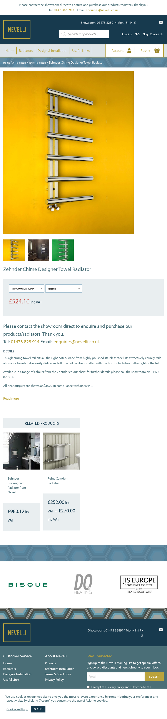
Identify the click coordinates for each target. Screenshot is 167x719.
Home (9, 50)
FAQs (137, 34)
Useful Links (81, 50)
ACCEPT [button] (38, 709)
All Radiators (19, 62)
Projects (50, 663)
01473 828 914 (64, 10)
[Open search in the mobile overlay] (84, 34)
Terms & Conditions (58, 674)
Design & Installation (52, 50)
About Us (127, 34)
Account (118, 50)
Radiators (26, 50)
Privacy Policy (54, 679)
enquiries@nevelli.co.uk (102, 10)
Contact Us (156, 34)
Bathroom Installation (59, 669)
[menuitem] (127, 34)
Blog (145, 34)
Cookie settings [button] (17, 709)
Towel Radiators (37, 62)
